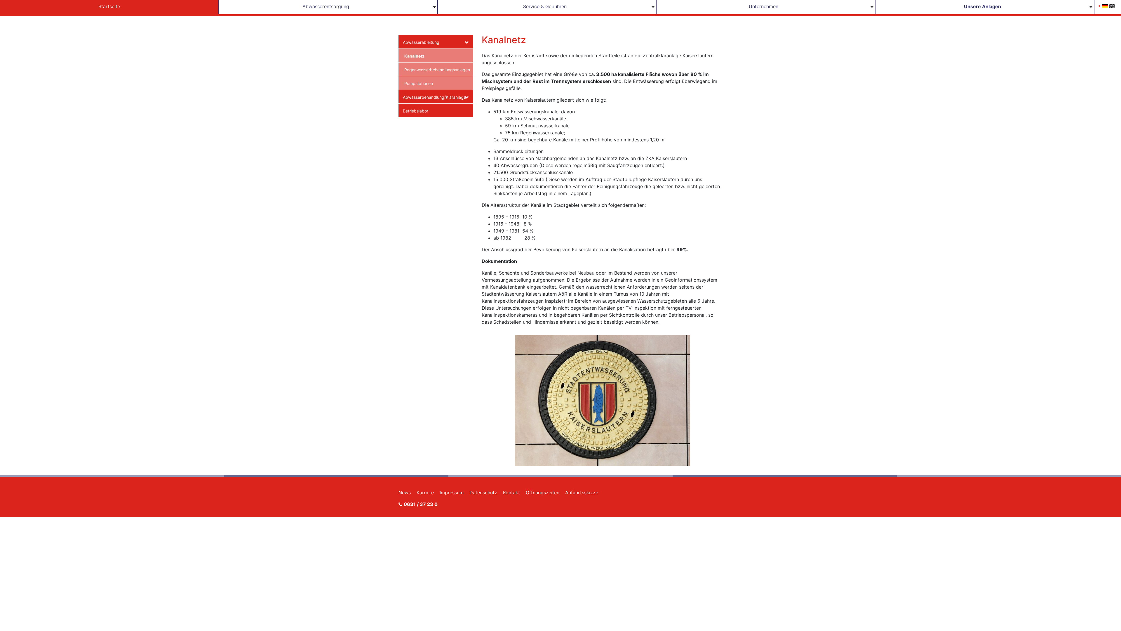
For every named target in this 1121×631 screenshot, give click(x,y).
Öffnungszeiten (542, 492)
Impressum (452, 492)
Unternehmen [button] (763, 6)
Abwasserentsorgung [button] (325, 6)
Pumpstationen (418, 83)
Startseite (109, 6)
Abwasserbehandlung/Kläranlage (433, 97)
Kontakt (511, 492)
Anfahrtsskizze (581, 492)
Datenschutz (483, 492)
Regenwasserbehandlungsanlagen (436, 69)
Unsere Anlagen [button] (982, 6)
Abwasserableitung (421, 42)
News (404, 492)
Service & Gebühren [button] (545, 6)
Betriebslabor (415, 110)
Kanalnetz (414, 55)
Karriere (425, 492)
